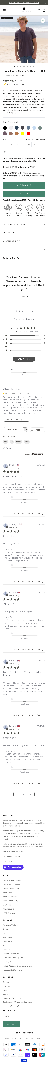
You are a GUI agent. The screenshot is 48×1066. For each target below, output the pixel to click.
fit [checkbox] (12, 441)
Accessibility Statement (12, 970)
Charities (6, 949)
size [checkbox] (5, 441)
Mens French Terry (10, 901)
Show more (8, 448)
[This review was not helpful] (42, 513)
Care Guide (7, 941)
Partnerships (8, 994)
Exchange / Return (10, 925)
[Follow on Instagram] (11, 1006)
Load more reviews (24, 794)
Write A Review (24, 359)
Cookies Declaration (11, 954)
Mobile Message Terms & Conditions (17, 966)
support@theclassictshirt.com (17, 1002)
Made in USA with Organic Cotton (24, 3)
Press (5, 990)
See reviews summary (17, 84)
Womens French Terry (11, 888)
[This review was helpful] (38, 513)
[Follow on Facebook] (4, 1006)
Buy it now (24, 194)
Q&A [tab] (30, 311)
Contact (6, 982)
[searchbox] (13, 429)
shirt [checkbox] (27, 441)
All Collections (8, 909)
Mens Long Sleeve (10, 897)
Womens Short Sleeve (12, 880)
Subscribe (11, 1024)
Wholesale (7, 986)
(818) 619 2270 (12, 998)
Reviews (6, 929)
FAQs (5, 933)
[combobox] (35, 454)
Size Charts (7, 937)
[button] (24, 405)
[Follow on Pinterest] (18, 1006)
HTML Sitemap (9, 913)
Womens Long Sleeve (11, 884)
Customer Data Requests (13, 958)
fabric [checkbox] (18, 441)
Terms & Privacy (9, 962)
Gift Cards (7, 905)
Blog (4, 945)
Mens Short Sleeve (10, 892)
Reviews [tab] (19, 311)
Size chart (30, 139)
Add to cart (24, 185)
